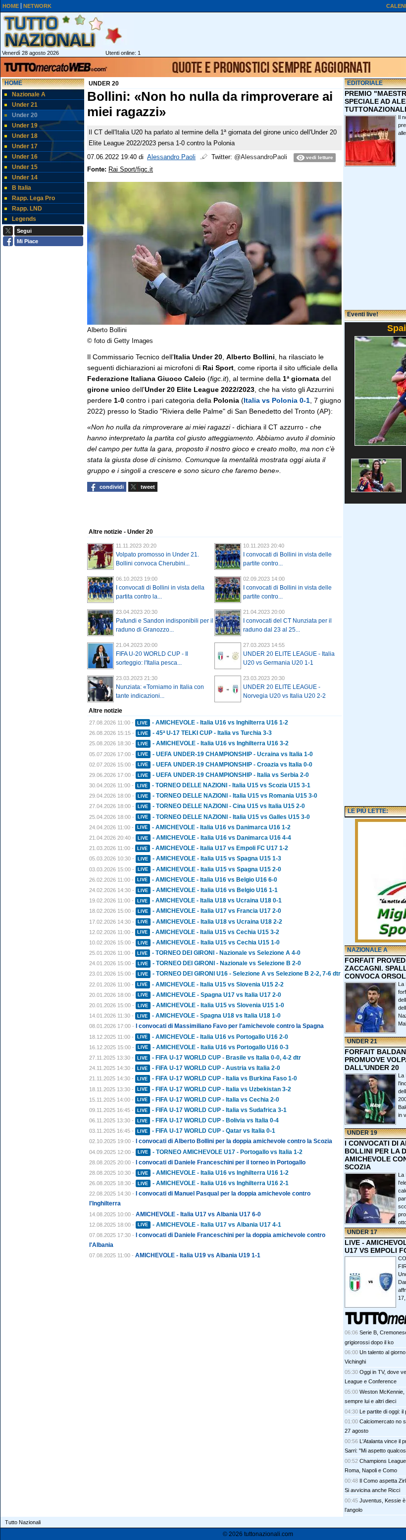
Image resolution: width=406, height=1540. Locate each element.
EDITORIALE (365, 83)
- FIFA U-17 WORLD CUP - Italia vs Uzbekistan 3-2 (214, 1089)
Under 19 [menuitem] (25, 125)
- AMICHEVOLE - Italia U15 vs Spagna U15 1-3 (209, 858)
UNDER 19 (362, 1132)
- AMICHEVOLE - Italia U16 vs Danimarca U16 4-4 (214, 837)
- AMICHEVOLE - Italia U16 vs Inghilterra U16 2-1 (213, 1183)
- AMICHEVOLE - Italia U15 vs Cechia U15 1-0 (209, 942)
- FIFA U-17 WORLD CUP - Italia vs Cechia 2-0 (208, 1099)
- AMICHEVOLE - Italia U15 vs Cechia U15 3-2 (208, 932)
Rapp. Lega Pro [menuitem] (33, 198)
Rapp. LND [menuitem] (27, 208)
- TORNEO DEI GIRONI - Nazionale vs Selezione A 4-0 (219, 952)
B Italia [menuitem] (21, 187)
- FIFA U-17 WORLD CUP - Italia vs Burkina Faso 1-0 (217, 1078)
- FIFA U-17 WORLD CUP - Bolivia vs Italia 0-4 (208, 1120)
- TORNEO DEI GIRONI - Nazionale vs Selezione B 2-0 (219, 963)
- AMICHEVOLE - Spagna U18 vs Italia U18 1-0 (209, 1015)
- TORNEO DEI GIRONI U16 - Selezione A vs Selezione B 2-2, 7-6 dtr (239, 973)
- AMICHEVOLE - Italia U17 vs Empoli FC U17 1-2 (212, 848)
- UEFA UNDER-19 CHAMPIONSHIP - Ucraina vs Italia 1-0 (225, 754)
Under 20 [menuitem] (25, 115)
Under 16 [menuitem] (25, 156)
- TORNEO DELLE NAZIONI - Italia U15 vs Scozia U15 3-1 (223, 785)
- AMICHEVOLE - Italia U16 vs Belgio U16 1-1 (208, 890)
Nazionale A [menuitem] (29, 94)
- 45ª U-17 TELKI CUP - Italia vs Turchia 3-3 (205, 732)
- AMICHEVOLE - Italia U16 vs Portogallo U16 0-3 (213, 1047)
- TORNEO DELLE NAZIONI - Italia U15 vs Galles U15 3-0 (224, 816)
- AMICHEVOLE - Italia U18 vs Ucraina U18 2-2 (210, 921)
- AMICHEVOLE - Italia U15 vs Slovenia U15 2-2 (210, 984)
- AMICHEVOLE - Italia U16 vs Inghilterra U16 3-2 (213, 743)
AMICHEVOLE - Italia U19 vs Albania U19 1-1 (197, 1255)
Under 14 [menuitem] (25, 177)
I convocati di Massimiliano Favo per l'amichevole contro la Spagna (230, 1026)
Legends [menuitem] (24, 218)
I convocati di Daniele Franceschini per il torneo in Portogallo (220, 1162)
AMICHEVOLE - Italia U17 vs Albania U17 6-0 (198, 1214)
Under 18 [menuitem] (25, 135)
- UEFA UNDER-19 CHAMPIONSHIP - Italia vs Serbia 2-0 (223, 774)
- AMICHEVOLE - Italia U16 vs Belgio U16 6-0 (207, 879)
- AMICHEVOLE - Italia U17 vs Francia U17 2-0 (209, 910)
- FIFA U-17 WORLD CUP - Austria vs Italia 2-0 (208, 1068)
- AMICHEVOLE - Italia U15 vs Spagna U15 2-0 (209, 869)
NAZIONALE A (367, 949)
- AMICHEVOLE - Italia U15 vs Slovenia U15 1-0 (211, 1005)
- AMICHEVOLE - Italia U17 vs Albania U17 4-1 (209, 1224)
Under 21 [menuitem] (25, 104)
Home (13, 83)
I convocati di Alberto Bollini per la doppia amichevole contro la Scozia (234, 1141)
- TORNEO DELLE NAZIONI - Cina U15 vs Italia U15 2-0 (221, 806)
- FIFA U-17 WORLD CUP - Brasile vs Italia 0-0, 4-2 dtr (219, 1057)
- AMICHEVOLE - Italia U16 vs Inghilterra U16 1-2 (212, 722)
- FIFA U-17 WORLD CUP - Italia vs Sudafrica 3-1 (212, 1110)
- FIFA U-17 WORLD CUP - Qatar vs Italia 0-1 (206, 1130)
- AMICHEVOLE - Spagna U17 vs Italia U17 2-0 (209, 994)
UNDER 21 (362, 1041)
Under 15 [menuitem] (25, 167)
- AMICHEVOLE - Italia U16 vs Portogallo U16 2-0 (212, 1036)
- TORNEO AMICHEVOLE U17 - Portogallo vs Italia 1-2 (220, 1152)
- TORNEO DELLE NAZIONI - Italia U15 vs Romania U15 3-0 (227, 795)
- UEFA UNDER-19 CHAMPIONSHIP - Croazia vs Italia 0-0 (225, 764)
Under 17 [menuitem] (25, 146)
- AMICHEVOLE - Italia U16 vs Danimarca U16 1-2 (214, 827)
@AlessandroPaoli (260, 157)
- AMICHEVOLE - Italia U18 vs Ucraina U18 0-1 (209, 900)
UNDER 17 (362, 1232)
